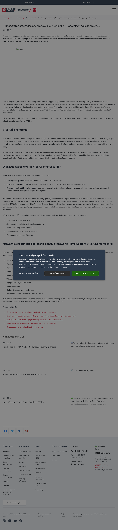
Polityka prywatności (61, 267)
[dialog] (59, 265)
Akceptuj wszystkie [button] (85, 273)
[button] (28, 273)
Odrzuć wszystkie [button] (57, 273)
